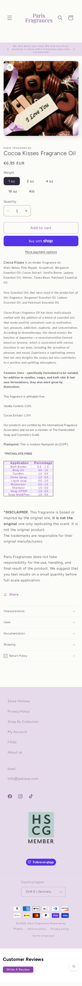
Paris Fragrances (38, 923)
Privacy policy (60, 928)
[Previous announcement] (8, 49)
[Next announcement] (74, 49)
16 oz (12, 191)
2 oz (30, 181)
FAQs (12, 742)
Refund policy (37, 928)
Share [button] (14, 594)
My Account (17, 732)
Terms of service (43, 935)
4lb (32, 191)
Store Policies (19, 701)
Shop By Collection (23, 722)
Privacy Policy (19, 711)
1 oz (11, 181)
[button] (9, 18)
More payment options (41, 252)
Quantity (10, 201)
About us (15, 752)
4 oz (49, 181)
